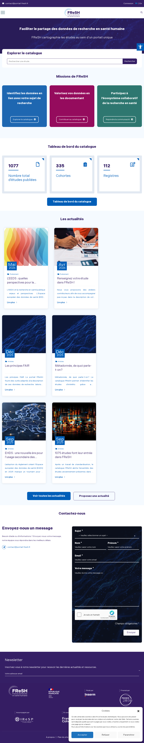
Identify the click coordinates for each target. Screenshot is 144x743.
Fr (136, 3)
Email (79, 555)
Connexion (128, 3)
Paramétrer (128, 735)
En (141, 3)
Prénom (113, 543)
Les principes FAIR (17, 365)
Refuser (105, 735)
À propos (50, 737)
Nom (78, 543)
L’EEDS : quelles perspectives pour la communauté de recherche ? (26, 282)
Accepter (82, 735)
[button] (140, 47)
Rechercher (129, 61)
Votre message (84, 568)
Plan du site (63, 737)
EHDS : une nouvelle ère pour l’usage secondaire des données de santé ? (24, 457)
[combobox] (107, 535)
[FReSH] (72, 13)
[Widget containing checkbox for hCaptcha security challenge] (96, 614)
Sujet (91, 533)
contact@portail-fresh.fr (16, 3)
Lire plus (11, 302)
